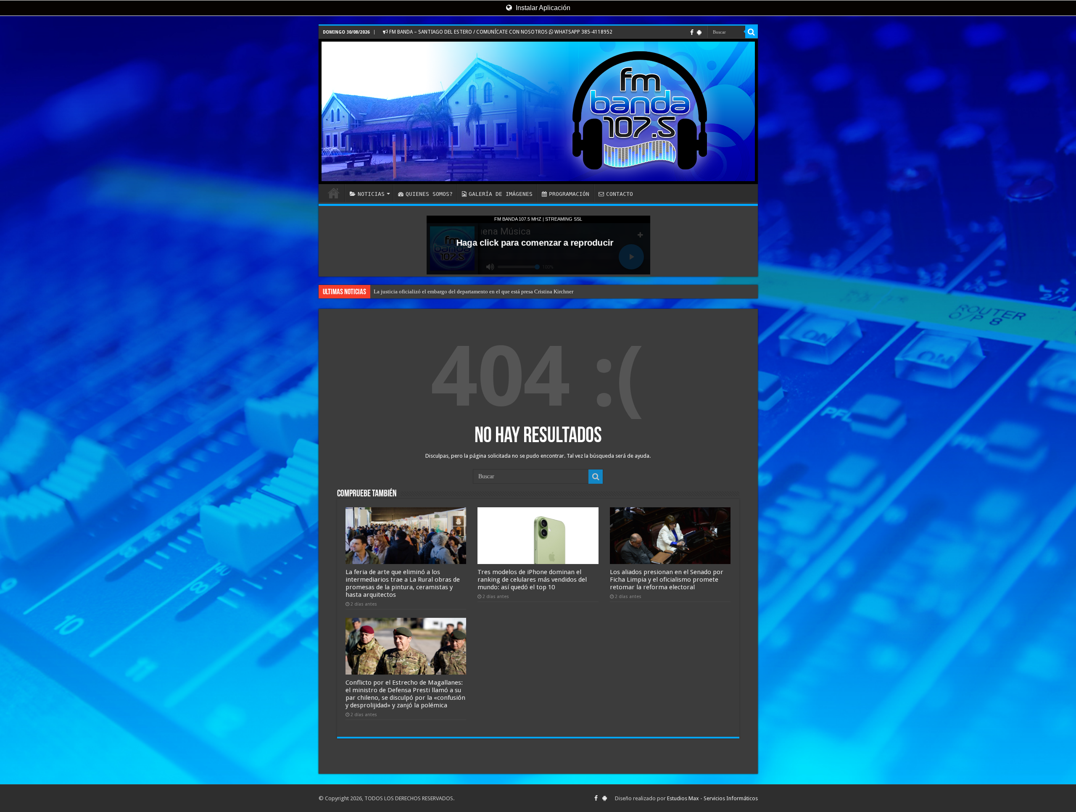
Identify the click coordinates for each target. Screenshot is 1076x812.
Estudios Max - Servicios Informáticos (712, 798)
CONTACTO (619, 194)
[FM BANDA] (538, 111)
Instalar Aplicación (542, 7)
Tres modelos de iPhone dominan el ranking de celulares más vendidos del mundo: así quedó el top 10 (532, 579)
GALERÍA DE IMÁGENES (501, 194)
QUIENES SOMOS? (429, 194)
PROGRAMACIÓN (569, 194)
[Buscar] (751, 32)
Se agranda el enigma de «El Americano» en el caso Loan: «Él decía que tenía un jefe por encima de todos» (495, 291)
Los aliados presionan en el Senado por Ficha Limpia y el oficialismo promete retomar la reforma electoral (666, 579)
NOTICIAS (371, 194)
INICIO (334, 193)
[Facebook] (691, 32)
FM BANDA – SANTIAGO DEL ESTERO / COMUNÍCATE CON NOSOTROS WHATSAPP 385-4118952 (500, 32)
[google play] (699, 32)
